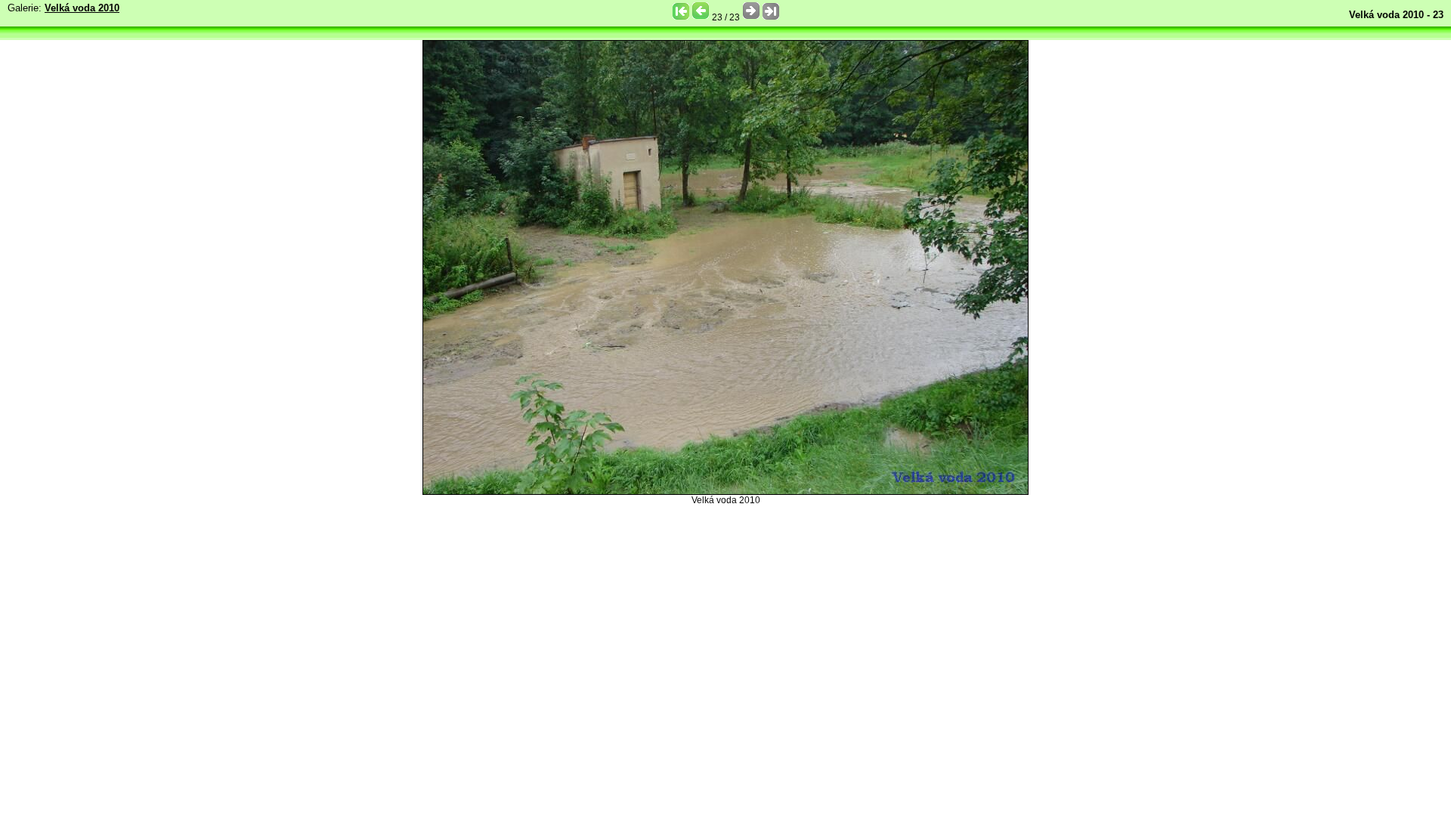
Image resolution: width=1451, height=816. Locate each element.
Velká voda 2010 (82, 8)
